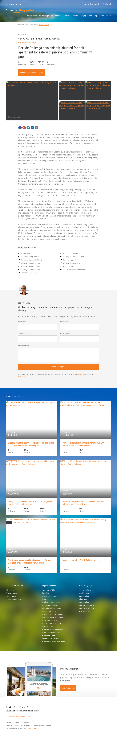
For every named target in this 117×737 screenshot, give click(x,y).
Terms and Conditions (84, 374)
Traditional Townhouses (51, 602)
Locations (67, 16)
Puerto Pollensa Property (51, 623)
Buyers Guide (11, 596)
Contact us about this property (31, 72)
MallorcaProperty (20, 10)
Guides (108, 16)
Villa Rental (10, 590)
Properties (58, 16)
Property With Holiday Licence (53, 641)
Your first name (22, 322)
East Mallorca (83, 593)
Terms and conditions (13, 716)
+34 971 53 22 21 (19, 4)
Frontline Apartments (50, 596)
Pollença (21, 43)
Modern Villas (47, 626)
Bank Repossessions (50, 605)
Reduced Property (49, 611)
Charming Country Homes (52, 608)
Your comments (23, 346)
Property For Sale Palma (51, 635)
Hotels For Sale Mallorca (51, 638)
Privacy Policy (22, 376)
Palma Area (82, 599)
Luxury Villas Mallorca (50, 632)
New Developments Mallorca (53, 617)
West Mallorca (83, 611)
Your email (21, 333)
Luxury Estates (47, 599)
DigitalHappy (33, 728)
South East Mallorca (86, 605)
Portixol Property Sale (50, 620)
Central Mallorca (84, 590)
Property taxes (11, 593)
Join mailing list (68, 688)
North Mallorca (44, 25)
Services (76, 16)
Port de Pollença (30, 43)
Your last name (64, 322)
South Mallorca (84, 602)
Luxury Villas (32, 16)
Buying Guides (86, 16)
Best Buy (45, 593)
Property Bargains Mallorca (52, 629)
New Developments (46, 16)
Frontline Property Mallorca (52, 614)
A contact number (65, 333)
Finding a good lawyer (14, 599)
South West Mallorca (86, 608)
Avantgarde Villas (48, 590)
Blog (95, 16)
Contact (101, 16)
